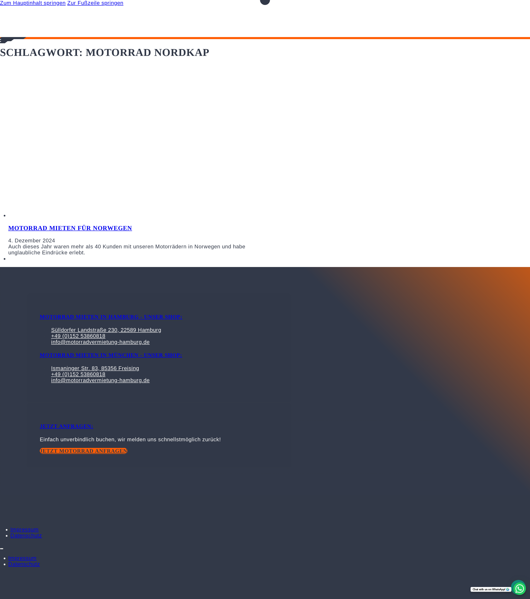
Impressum (24, 529)
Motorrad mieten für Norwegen (70, 228)
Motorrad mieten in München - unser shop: (111, 355)
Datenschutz (26, 535)
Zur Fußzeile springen (95, 3)
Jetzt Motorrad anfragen (83, 451)
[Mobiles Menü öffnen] (1, 548)
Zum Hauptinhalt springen (33, 3)
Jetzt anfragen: (66, 426)
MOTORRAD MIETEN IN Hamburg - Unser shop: (111, 317)
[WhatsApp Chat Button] (519, 588)
